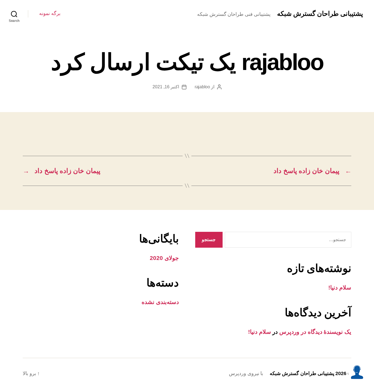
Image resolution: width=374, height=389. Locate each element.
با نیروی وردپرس (246, 373)
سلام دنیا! (339, 287)
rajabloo (202, 86)
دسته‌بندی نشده (160, 302)
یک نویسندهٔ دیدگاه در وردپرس (315, 332)
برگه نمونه (50, 13)
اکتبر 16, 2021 (166, 86)
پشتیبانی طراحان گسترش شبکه (320, 13)
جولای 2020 (164, 258)
